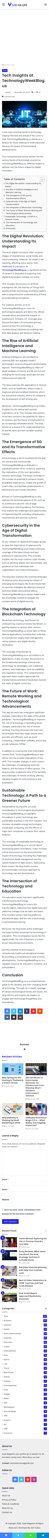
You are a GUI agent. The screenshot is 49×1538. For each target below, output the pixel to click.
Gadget (7, 1394)
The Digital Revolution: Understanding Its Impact (23, 184)
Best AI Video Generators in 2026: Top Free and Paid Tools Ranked (32, 1283)
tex (5, 1424)
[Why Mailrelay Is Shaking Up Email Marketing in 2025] (12, 1109)
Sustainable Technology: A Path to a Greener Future (21, 218)
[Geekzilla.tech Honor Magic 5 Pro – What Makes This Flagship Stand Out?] (36, 1109)
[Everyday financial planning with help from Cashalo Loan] (9, 1271)
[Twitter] (13, 1011)
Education (8, 1342)
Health (6, 1329)
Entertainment (10, 1351)
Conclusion (10, 228)
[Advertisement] (24, 37)
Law (5, 1364)
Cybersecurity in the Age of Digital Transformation (21, 202)
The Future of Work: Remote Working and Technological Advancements (24, 211)
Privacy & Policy (9, 1500)
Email (5, 1189)
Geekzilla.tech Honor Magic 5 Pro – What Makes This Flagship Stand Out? (36, 1121)
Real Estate (9, 1372)
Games (7, 1377)
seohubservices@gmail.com (22, 1463)
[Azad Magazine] (18, 4)
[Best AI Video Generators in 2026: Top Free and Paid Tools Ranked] (9, 1284)
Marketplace (9, 1407)
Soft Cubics (35, 1528)
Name (5, 1179)
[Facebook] (7, 1011)
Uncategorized (10, 1385)
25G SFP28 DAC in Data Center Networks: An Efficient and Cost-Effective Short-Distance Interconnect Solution (35, 1086)
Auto (6, 1355)
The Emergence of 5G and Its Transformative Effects (18, 196)
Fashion (7, 1381)
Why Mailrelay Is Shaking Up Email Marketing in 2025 (11, 1120)
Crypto (7, 1346)
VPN (5, 1416)
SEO (5, 1403)
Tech (13, 65)
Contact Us (7, 1512)
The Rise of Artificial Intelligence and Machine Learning (22, 191)
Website (5, 1200)
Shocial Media (10, 1411)
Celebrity (8, 1338)
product (7, 1420)
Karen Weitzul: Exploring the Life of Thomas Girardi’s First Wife (33, 1241)
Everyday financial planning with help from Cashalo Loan (33, 1270)
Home (6, 65)
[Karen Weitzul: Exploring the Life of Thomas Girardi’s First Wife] (9, 1242)
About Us (6, 1495)
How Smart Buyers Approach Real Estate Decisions (30, 1296)
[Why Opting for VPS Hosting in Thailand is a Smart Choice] (12, 1069)
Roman (24, 1044)
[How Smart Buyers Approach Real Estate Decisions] (9, 1297)
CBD (6, 1429)
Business (7, 1320)
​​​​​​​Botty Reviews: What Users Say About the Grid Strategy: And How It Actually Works (32, 1255)
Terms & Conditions (10, 1504)
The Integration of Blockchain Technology (24, 207)
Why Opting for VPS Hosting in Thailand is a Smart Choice (12, 1080)
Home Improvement (12, 1333)
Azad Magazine (8, 1454)
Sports (6, 1359)
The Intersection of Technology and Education (21, 224)
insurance (8, 1433)
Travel (6, 1368)
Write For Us (7, 1508)
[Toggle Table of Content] (41, 179)
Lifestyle (7, 1325)
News (6, 1398)
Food (6, 1390)
